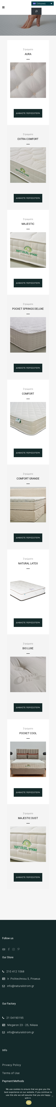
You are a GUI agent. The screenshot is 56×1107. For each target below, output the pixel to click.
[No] (52, 1096)
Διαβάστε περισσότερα (28, 113)
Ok (28, 1102)
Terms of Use (11, 1073)
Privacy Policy (11, 1064)
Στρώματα (28, 49)
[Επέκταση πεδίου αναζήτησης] (36, 11)
